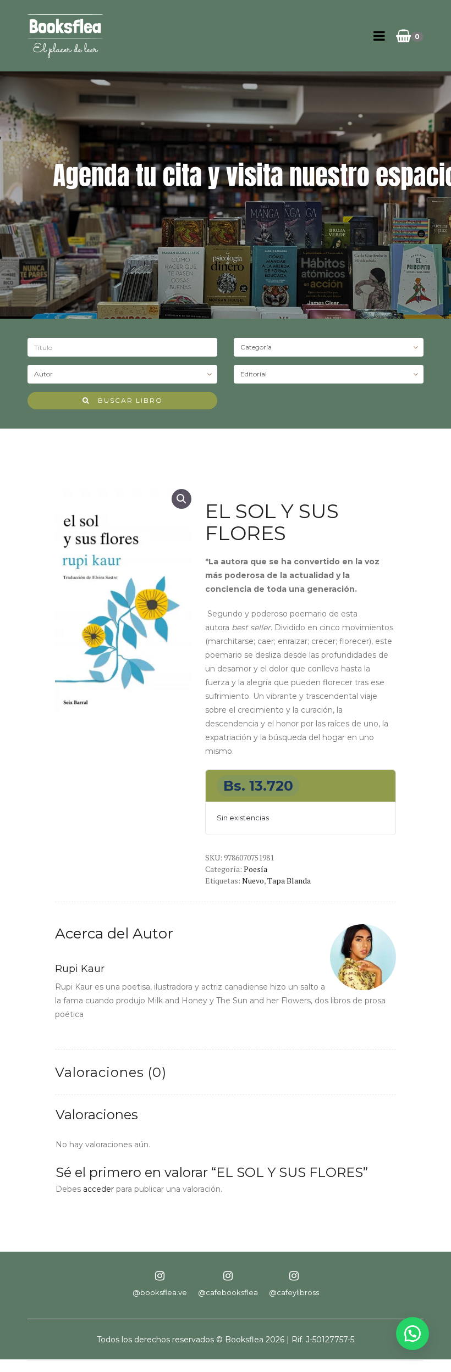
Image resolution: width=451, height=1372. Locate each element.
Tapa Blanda (289, 880)
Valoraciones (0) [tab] (111, 1072)
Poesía (255, 869)
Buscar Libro (126, 400)
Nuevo (253, 880)
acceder (98, 1189)
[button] (181, 499)
